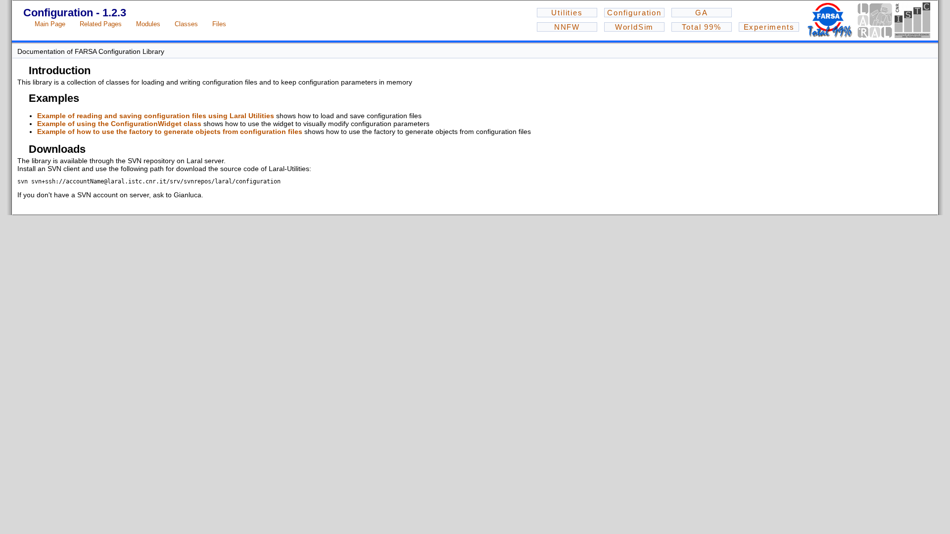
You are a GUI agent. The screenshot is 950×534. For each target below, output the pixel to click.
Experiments (769, 27)
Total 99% (701, 27)
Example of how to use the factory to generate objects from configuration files (169, 131)
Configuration (634, 12)
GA (701, 12)
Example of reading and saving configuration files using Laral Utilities (155, 116)
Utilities (566, 12)
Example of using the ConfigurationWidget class (119, 124)
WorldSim (634, 27)
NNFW (567, 27)
